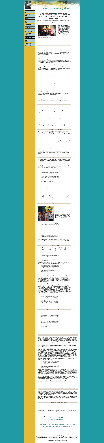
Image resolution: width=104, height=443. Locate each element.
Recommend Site (49, 426)
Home (26, 11)
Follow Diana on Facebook (28, 44)
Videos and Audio (28, 35)
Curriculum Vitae (28, 16)
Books (26, 18)
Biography (27, 12)
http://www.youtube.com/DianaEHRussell (57, 419)
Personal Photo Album (29, 31)
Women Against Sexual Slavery (65, 410)
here (55, 21)
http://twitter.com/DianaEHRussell (57, 420)
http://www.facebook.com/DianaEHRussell (57, 417)
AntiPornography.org (56, 440)
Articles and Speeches (29, 20)
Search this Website (56, 426)
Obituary (49, 424)
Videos (73, 424)
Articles (56, 424)
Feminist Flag (27, 25)
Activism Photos (28, 27)
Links (26, 39)
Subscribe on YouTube (29, 45)
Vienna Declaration (28, 37)
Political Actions (28, 24)
